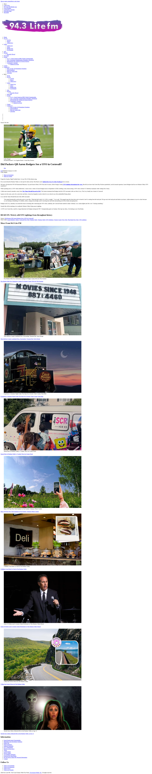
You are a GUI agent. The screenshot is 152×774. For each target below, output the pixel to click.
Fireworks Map (7, 11)
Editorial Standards (8, 746)
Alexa (8, 47)
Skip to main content (6, 1)
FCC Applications (8, 747)
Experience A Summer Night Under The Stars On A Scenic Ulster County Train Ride (22, 396)
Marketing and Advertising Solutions (13, 741)
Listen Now (7, 5)
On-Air (5, 38)
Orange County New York (60, 219)
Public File (6, 743)
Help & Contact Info (12, 71)
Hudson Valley (33, 219)
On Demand (10, 50)
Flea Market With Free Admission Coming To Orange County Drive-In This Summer (22, 281)
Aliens (17, 219)
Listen (5, 44)
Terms (5, 750)
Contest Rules (7, 751)
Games (5, 65)
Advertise (9, 73)
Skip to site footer (15, 1)
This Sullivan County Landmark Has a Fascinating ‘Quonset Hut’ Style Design (20, 339)
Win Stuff (6, 55)
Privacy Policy (7, 753)
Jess (2, 171)
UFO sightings (83, 219)
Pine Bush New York (73, 219)
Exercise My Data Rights (10, 756)
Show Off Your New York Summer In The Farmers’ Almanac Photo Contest (20, 511)
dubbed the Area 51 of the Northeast (53, 181)
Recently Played (11, 54)
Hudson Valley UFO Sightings (45, 219)
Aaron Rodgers (11, 219)
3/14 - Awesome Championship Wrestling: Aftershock (20, 60)
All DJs (9, 40)
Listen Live (10, 45)
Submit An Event (14, 64)
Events (5, 57)
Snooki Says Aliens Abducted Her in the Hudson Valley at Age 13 (17, 733)
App (5, 51)
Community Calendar (9, 9)
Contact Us (6, 67)
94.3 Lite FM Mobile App (10, 7)
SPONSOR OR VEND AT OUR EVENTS (18, 61)
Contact (6, 759)
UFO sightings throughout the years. (73, 184)
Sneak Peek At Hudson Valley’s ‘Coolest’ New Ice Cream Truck (17, 454)
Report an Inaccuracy (9, 749)
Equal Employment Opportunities (12, 740)
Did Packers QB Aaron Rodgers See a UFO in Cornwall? (19, 218)
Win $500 (6, 12)
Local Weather (7, 8)
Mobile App (10, 48)
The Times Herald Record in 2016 (31, 191)
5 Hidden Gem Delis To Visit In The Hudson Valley (14, 569)
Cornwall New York (24, 219)
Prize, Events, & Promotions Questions (16, 68)
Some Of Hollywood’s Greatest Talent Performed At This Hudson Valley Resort (21, 626)
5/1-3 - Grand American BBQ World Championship (20, 58)
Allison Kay (10, 43)
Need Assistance (8, 744)
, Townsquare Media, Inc (35, 772)
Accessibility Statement (9, 754)
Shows (8, 41)
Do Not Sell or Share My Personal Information (15, 757)
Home (5, 37)
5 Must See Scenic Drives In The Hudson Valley (13, 684)
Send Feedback (11, 70)
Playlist (5, 53)
